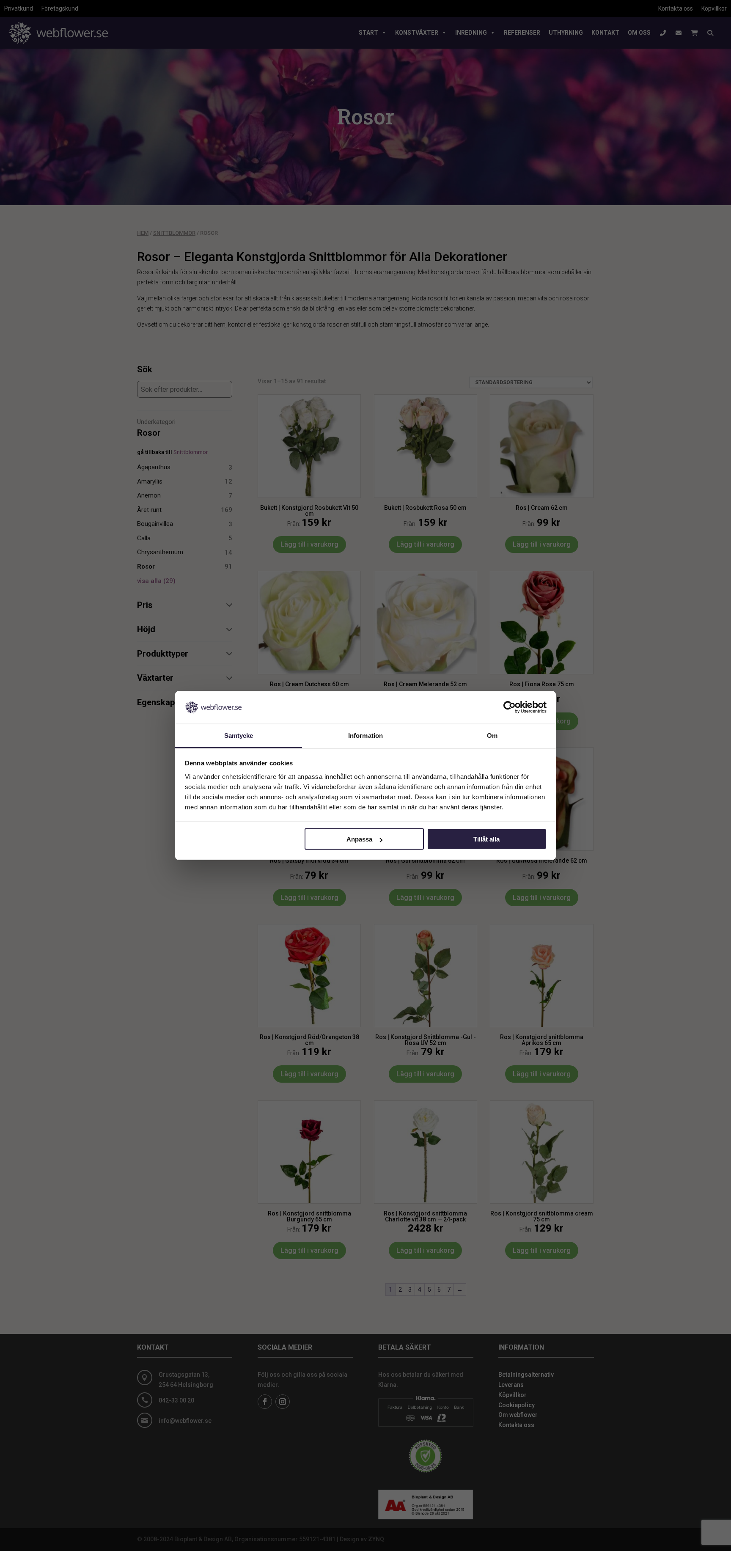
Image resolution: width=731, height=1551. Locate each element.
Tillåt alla (486, 839)
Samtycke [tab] (238, 735)
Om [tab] (492, 735)
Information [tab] (365, 735)
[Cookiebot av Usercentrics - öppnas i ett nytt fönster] (510, 707)
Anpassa (359, 839)
